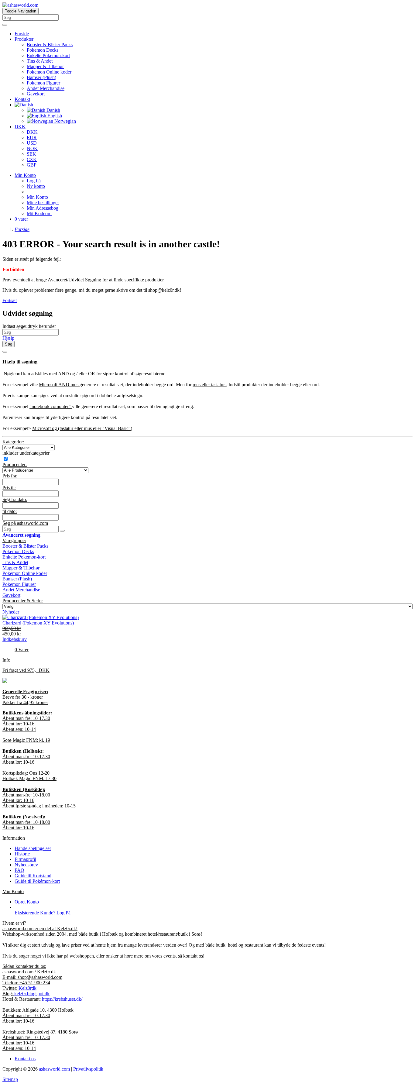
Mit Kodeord (39, 213)
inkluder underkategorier (26, 453)
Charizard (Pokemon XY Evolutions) (38, 622)
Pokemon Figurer (43, 82)
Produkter (24, 39)
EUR (32, 137)
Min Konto (37, 197)
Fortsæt (9, 300)
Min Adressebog (42, 208)
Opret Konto (27, 901)
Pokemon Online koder (49, 71)
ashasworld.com (54, 1069)
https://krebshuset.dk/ (62, 999)
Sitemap (10, 1079)
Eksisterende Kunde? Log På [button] (42, 912)
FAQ (19, 870)
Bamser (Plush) (41, 77)
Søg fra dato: (14, 499)
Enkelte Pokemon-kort (48, 55)
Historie (22, 853)
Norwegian (64, 121)
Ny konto (36, 186)
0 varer (21, 219)
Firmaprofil (25, 859)
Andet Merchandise (45, 88)
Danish (52, 110)
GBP (31, 164)
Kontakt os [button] (25, 1058)
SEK (31, 154)
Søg (8, 344)
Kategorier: (13, 441)
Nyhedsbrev (26, 864)
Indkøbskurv (14, 639)
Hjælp (8, 338)
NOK (32, 148)
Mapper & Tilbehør (45, 66)
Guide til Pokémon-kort (37, 881)
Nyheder (10, 611)
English (54, 115)
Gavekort (36, 93)
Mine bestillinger (43, 202)
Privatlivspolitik (88, 1069)
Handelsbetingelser (33, 848)
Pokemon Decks (42, 50)
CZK (32, 159)
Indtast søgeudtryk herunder (29, 326)
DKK (20, 126)
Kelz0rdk (27, 988)
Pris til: (9, 487)
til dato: (9, 511)
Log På (34, 180)
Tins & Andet (40, 61)
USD (32, 143)
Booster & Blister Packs (50, 44)
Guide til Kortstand (33, 875)
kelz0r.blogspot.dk (32, 993)
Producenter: (14, 464)
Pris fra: (9, 475)
